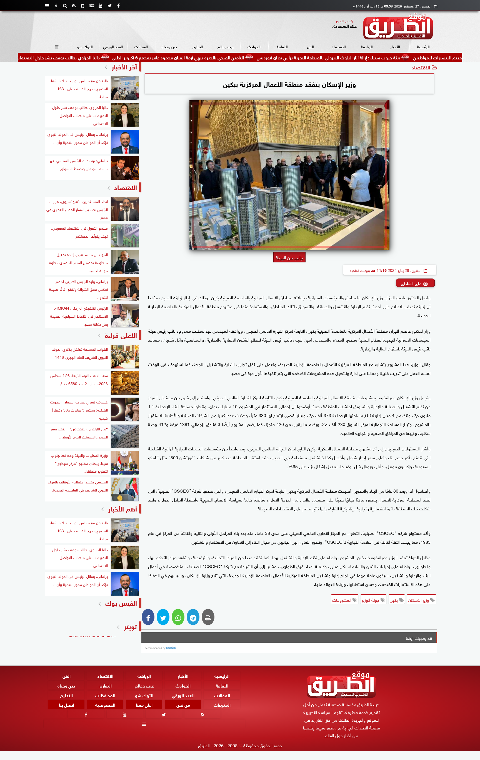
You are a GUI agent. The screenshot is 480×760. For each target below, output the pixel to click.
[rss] (73, 5)
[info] (56, 5)
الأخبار (395, 46)
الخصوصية (105, 704)
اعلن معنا (144, 704)
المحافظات (105, 694)
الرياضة (367, 46)
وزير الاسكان (419, 599)
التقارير (197, 46)
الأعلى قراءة (121, 334)
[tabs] (47, 5)
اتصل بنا (66, 704)
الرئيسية (423, 46)
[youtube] (100, 5)
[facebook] (118, 5)
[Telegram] (193, 617)
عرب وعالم (226, 46)
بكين (394, 599)
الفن (310, 46)
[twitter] (109, 5)
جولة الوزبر (371, 599)
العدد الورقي (113, 46)
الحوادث (254, 46)
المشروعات (342, 599)
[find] (65, 5)
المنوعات (222, 704)
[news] (91, 5)
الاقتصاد (339, 46)
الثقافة (282, 46)
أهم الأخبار (122, 508)
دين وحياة (169, 46)
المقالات (141, 46)
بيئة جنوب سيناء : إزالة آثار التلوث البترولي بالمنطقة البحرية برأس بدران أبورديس (365, 57)
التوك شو (85, 46)
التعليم (66, 694)
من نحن (183, 704)
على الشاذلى (411, 283)
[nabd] (82, 5)
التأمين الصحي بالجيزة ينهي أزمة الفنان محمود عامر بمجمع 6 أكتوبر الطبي (214, 57)
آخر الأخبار (124, 66)
